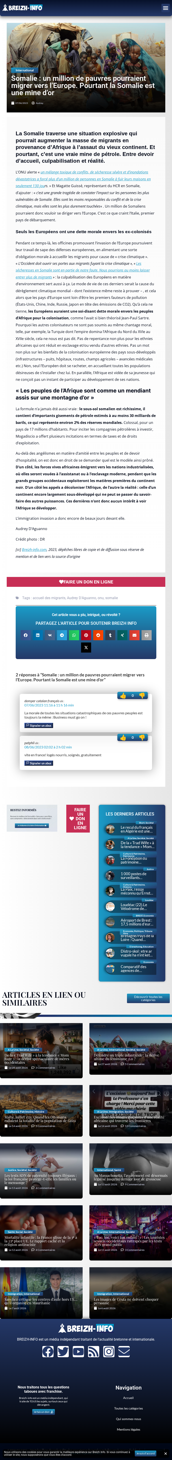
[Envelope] (124, 1351)
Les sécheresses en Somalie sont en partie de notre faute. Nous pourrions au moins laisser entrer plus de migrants (83, 270)
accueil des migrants (49, 598)
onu (101, 598)
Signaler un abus (40, 725)
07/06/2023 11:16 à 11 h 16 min (49, 705)
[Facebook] (48, 1351)
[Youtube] (78, 1351)
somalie (111, 598)
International (25, 70)
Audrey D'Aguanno (81, 598)
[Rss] (93, 1351)
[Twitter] (63, 1351)
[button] (165, 8)
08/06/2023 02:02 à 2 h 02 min (48, 747)
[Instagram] (108, 1351)
